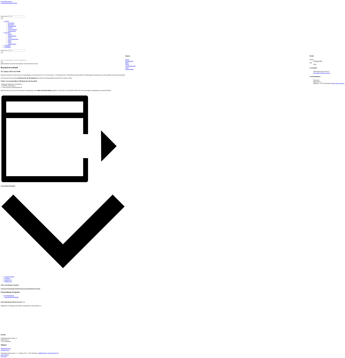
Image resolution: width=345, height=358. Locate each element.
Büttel (127, 63)
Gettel (127, 67)
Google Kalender (9, 276)
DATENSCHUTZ (53, 353)
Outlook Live (8, 281)
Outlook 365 (8, 280)
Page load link (5, 355)
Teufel (127, 64)
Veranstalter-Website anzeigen (321, 73)
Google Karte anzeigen (337, 83)
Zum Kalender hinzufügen (8, 186)
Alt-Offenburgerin (130, 66)
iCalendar (7, 278)
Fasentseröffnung (9, 295)
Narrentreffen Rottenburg (11, 297)
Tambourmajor (129, 69)
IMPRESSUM (43, 353)
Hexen (127, 59)
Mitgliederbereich (6, 348)
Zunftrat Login (5, 350)
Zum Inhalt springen (6, 1)
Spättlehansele (129, 61)
